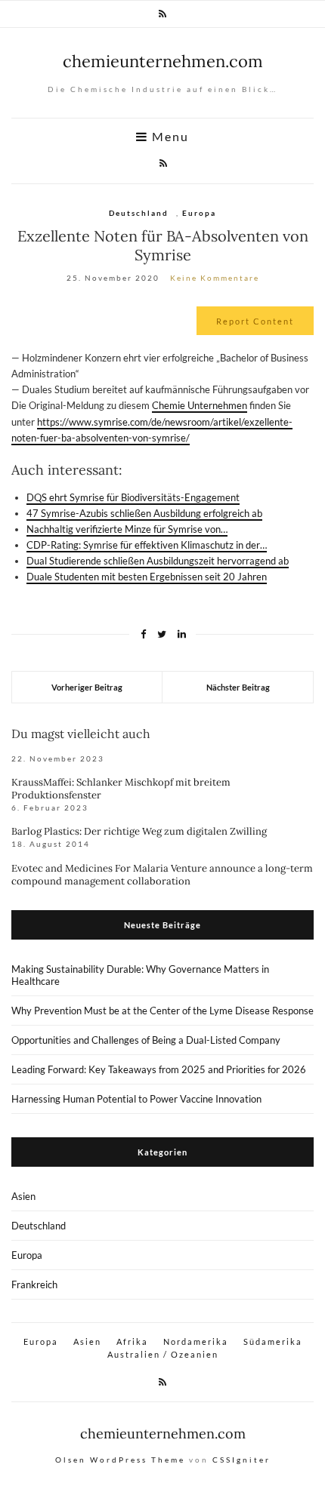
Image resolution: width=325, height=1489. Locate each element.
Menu (168, 137)
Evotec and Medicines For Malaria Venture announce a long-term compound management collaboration (162, 875)
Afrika (132, 1341)
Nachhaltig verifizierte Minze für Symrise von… (127, 529)
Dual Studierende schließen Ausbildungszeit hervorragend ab (157, 561)
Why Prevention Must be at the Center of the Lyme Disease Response (162, 1010)
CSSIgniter (241, 1459)
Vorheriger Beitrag (86, 687)
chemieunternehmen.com (163, 61)
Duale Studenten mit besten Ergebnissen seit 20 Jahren (146, 577)
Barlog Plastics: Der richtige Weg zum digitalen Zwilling (139, 831)
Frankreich (34, 1284)
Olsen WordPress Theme (120, 1459)
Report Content (255, 321)
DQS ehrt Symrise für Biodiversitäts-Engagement (133, 497)
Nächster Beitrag (238, 687)
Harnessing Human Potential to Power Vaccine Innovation (136, 1099)
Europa (199, 212)
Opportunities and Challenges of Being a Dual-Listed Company (145, 1040)
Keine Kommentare (214, 277)
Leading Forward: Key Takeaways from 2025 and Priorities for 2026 (158, 1069)
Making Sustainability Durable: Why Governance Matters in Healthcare (140, 975)
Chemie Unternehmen (199, 405)
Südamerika (272, 1341)
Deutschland (139, 212)
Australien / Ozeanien (162, 1354)
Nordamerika (195, 1341)
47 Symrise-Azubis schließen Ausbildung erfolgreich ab (144, 513)
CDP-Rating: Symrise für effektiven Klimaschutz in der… (146, 545)
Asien (23, 1196)
